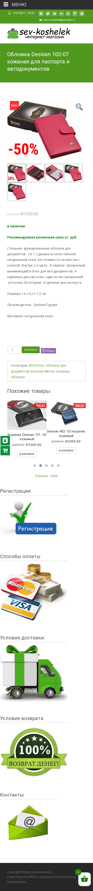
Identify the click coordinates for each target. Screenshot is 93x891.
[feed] (68, 14)
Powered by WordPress (22, 877)
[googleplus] (81, 14)
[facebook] (41, 14)
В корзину (30, 349)
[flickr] (61, 14)
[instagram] (75, 14)
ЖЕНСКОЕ (36, 365)
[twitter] (48, 14)
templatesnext (16, 882)
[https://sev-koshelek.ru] (35, 33)
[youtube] (54, 14)
